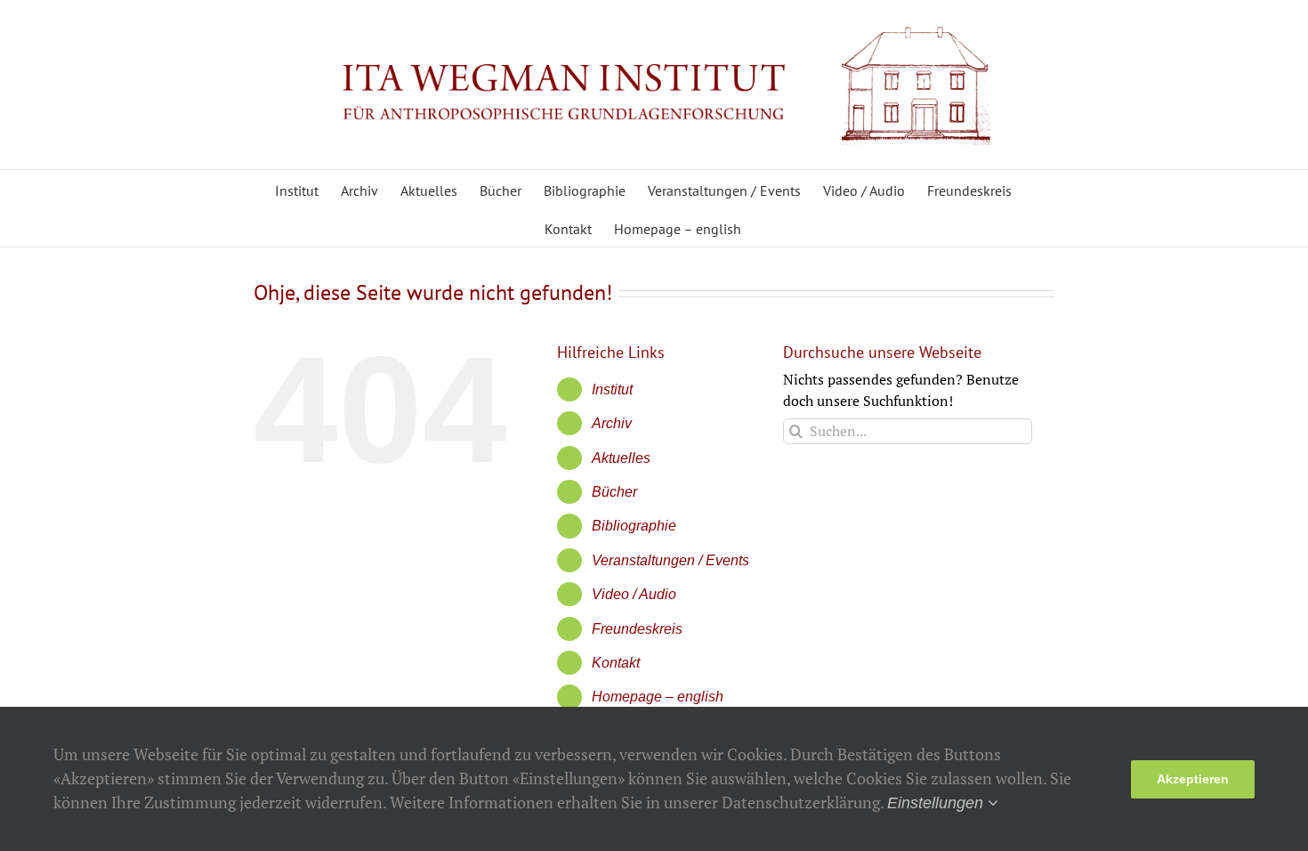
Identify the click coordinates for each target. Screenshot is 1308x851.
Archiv (612, 423)
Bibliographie (634, 525)
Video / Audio (634, 594)
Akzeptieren (1193, 779)
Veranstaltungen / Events (670, 560)
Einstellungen (937, 803)
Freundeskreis (637, 628)
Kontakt (616, 662)
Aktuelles (621, 458)
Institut (612, 389)
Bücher (614, 491)
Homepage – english (657, 696)
